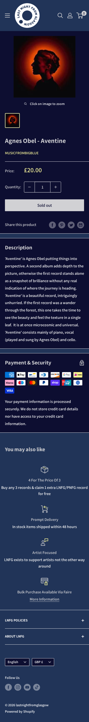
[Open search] (60, 15)
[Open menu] (7, 15)
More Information (44, 599)
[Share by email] (80, 224)
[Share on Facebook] (52, 224)
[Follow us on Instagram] (17, 687)
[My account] (69, 15)
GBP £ (39, 662)
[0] (80, 15)
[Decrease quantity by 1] (29, 187)
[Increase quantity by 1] (55, 187)
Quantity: (13, 186)
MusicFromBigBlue (22, 153)
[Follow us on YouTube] (27, 687)
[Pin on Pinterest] (61, 224)
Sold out (44, 205)
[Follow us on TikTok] (36, 687)
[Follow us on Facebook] (8, 687)
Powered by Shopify (20, 711)
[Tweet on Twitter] (71, 224)
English (13, 662)
